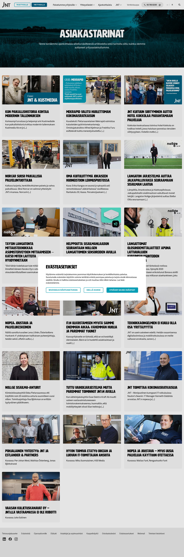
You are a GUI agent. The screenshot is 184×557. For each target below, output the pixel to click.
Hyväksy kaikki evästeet (122, 290)
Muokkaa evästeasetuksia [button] (63, 290)
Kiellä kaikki (93, 290)
